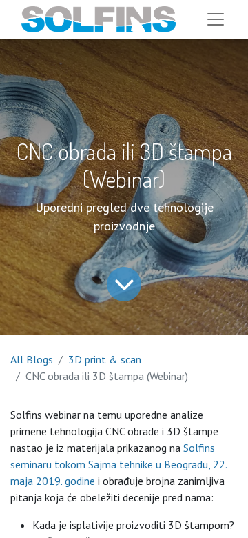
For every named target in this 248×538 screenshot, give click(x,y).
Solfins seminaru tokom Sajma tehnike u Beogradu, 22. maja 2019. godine (118, 464)
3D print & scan (104, 359)
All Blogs (31, 359)
